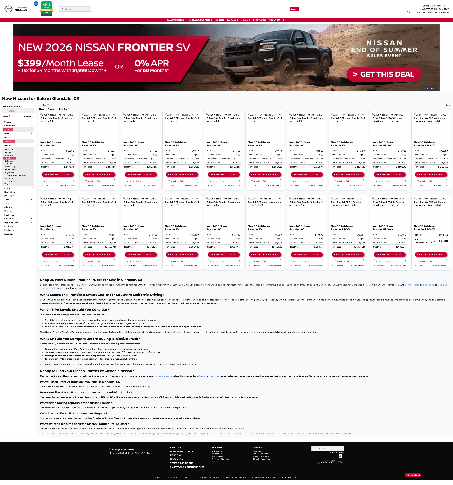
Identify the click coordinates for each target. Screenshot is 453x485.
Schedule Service (260, 451)
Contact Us (160, 477)
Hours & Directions (181, 451)
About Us (175, 447)
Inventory (218, 447)
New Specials (217, 456)
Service (257, 447)
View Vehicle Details (52, 181)
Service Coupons (260, 453)
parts (416, 284)
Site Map (204, 477)
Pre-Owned (217, 453)
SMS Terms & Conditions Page (187, 467)
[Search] (62, 9)
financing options (163, 375)
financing (429, 284)
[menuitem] (18, 129)
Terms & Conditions (181, 463)
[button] (36, 3)
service (409, 284)
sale (369, 284)
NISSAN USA (176, 459)
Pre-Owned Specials (220, 459)
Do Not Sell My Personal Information (229, 477)
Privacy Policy (190, 477)
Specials (215, 461)
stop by (53, 288)
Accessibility (174, 477)
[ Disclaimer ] (430, 88)
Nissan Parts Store (261, 456)
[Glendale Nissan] (16, 8)
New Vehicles (217, 451)
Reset (5, 116)
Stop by (202, 375)
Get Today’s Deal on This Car (56, 174)
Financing (176, 455)
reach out (215, 375)
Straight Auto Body (261, 459)
